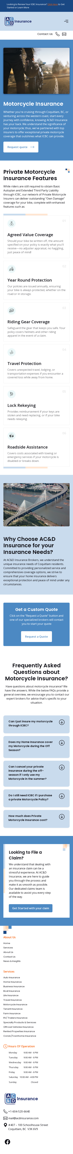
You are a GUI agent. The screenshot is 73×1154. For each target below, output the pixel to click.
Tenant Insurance (13, 1009)
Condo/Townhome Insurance (19, 1036)
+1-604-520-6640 (19, 1111)
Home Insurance (12, 982)
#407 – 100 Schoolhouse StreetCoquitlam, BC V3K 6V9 (28, 1127)
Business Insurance (14, 986)
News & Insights (12, 961)
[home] (18, 21)
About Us (8, 952)
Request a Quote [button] (36, 636)
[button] (67, 21)
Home (6, 943)
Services (8, 947)
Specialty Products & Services (19, 1022)
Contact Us (9, 956)
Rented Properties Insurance (19, 1031)
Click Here (53, 4)
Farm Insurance (12, 1013)
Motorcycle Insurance (15, 1004)
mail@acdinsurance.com (23, 1118)
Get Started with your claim (30, 908)
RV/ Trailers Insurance (15, 1018)
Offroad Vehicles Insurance (18, 1027)
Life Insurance (11, 995)
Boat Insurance (11, 991)
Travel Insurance (12, 1000)
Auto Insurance (11, 977)
